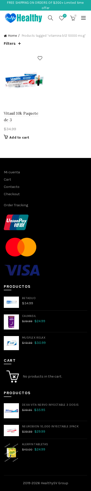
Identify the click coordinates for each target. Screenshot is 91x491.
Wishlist (64, 15)
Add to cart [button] (19, 137)
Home (12, 35)
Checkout (12, 194)
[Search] (51, 18)
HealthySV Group (54, 483)
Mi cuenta (12, 172)
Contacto (11, 187)
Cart (7, 179)
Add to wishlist (39, 58)
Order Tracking (16, 205)
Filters (10, 43)
